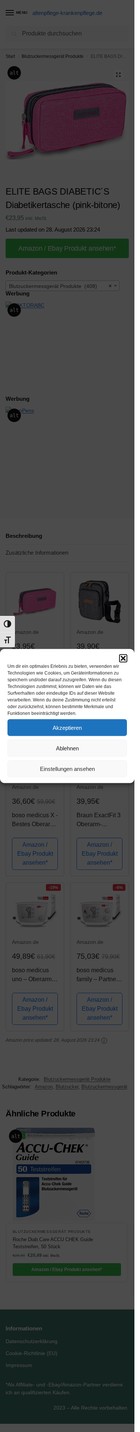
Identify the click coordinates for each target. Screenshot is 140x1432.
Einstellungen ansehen (67, 768)
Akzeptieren (67, 727)
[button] (123, 658)
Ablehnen (67, 748)
